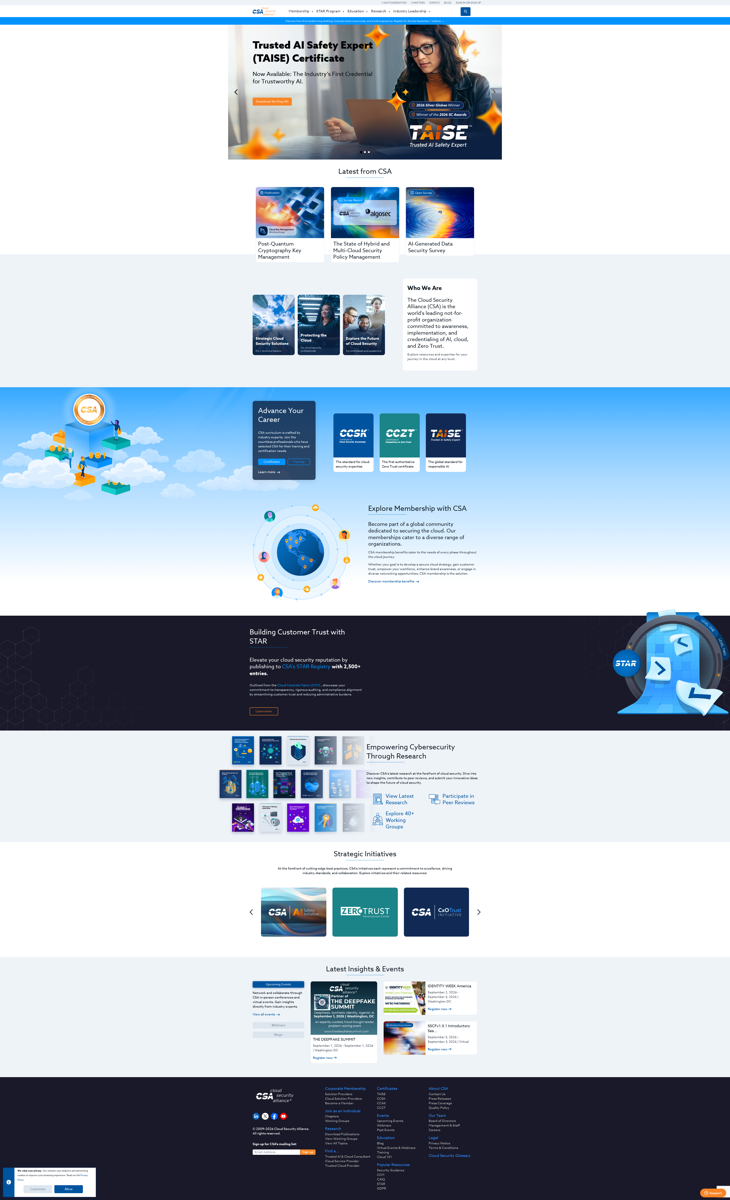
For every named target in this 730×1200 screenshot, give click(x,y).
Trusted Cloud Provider (342, 1166)
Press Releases (440, 1099)
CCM (380, 1175)
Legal (433, 1137)
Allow (69, 1189)
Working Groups (337, 1121)
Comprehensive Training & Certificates (363, 301)
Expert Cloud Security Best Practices (316, 326)
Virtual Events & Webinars (396, 1148)
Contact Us (437, 1094)
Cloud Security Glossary (450, 1155)
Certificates (387, 1088)
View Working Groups (341, 1139)
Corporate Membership (345, 1088)
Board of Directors (442, 1121)
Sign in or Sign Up (468, 2)
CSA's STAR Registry (306, 666)
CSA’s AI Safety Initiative (266, 314)
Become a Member (339, 1103)
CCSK (381, 1099)
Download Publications (342, 1134)
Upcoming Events (390, 1121)
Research (333, 1128)
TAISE (381, 1094)
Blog (447, 2)
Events (434, 2)
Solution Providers (338, 1094)
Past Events (385, 1130)
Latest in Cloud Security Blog (363, 326)
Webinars (278, 1025)
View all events (264, 1014)
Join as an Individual (342, 1111)
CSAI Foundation (394, 2)
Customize (37, 1189)
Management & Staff (444, 1125)
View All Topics (336, 1143)
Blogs (278, 1035)
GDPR (381, 1188)
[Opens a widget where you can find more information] (713, 1193)
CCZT (381, 1108)
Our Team (437, 1115)
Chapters (418, 2)
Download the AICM (270, 129)
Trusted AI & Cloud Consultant (347, 1156)
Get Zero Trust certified (266, 326)
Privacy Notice (439, 1143)
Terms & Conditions (443, 1148)
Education (386, 1137)
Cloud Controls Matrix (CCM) (298, 685)
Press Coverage (440, 1103)
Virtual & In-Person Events (359, 314)
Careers (434, 1130)
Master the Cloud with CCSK (316, 314)
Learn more (266, 472)
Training (299, 462)
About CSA (438, 1088)
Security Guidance (390, 1170)
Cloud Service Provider (342, 1161)
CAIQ (381, 1179)
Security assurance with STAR (272, 301)
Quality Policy (439, 1108)
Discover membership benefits (391, 581)
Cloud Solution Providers (343, 1099)
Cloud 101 (384, 1157)
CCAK (381, 1103)
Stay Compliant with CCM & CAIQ (315, 301)
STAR (381, 1184)
